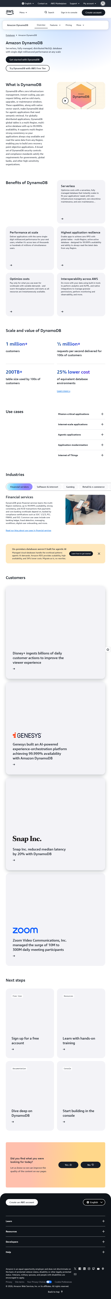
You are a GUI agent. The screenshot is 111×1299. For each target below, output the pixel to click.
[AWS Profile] (103, 3)
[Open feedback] (107, 649)
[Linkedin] (84, 1269)
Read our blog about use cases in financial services (28, 530)
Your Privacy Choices (36, 1282)
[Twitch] (93, 1269)
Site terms (19, 1282)
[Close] (99, 553)
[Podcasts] (103, 1269)
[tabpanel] (55, 513)
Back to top (54, 1291)
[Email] (75, 1274)
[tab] (20, 487)
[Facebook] (80, 1269)
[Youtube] (98, 1269)
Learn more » (63, 390)
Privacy (9, 1282)
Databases (10, 35)
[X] (75, 1269)
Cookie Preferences (63, 1282)
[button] (93, 12)
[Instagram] (89, 1269)
